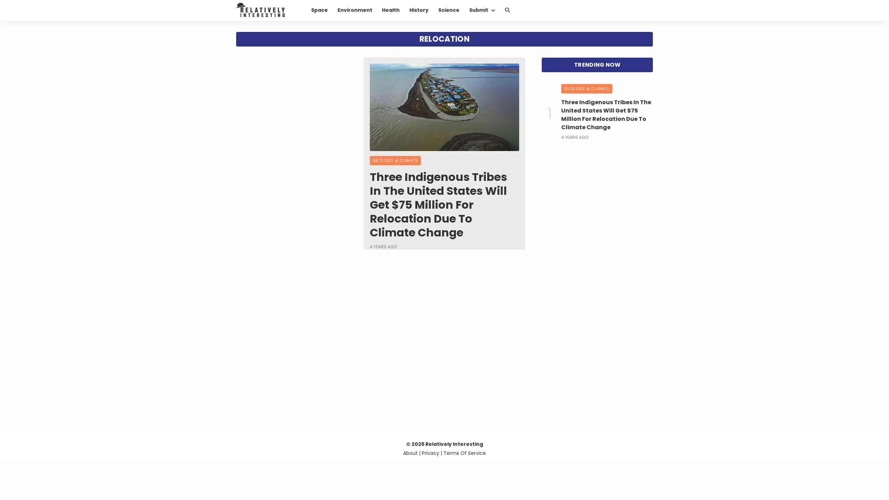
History (419, 10)
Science (448, 10)
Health (391, 10)
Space (319, 10)
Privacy (430, 453)
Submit (478, 10)
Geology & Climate (395, 160)
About (410, 453)
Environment (355, 10)
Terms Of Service (464, 453)
